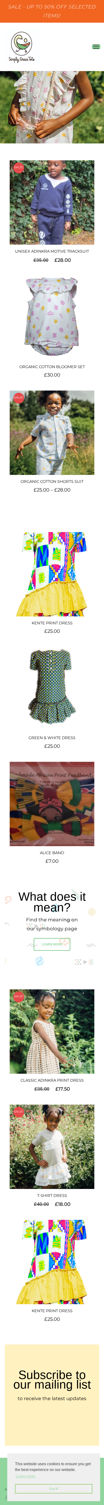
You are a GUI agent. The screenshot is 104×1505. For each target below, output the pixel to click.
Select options (52, 204)
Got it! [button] (53, 1489)
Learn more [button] (25, 1476)
